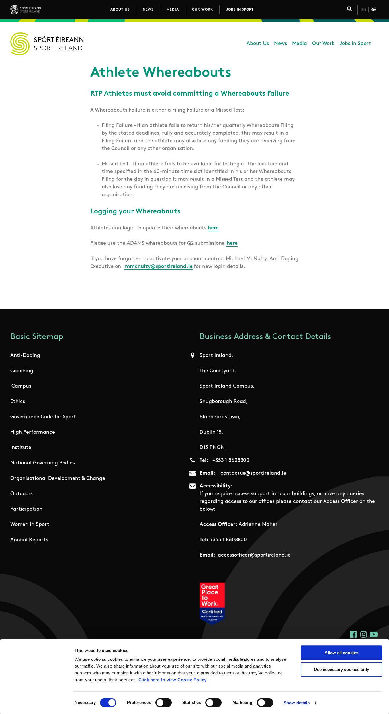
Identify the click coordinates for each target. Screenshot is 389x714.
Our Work (202, 9)
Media (173, 9)
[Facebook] (353, 634)
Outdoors (21, 494)
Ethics (17, 401)
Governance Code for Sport (43, 417)
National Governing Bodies (42, 463)
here (213, 228)
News (148, 9)
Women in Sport (29, 524)
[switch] (163, 702)
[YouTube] (374, 634)
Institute (20, 447)
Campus (21, 386)
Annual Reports (29, 540)
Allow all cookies (341, 652)
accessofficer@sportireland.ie (254, 555)
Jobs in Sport (240, 9)
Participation (26, 509)
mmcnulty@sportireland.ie (159, 266)
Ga (373, 10)
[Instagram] (363, 634)
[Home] (50, 9)
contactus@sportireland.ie (253, 473)
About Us (120, 9)
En (363, 10)
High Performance (32, 432)
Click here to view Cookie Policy (172, 679)
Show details (297, 702)
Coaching (21, 371)
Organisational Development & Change (57, 478)
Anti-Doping (25, 355)
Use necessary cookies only (341, 669)
